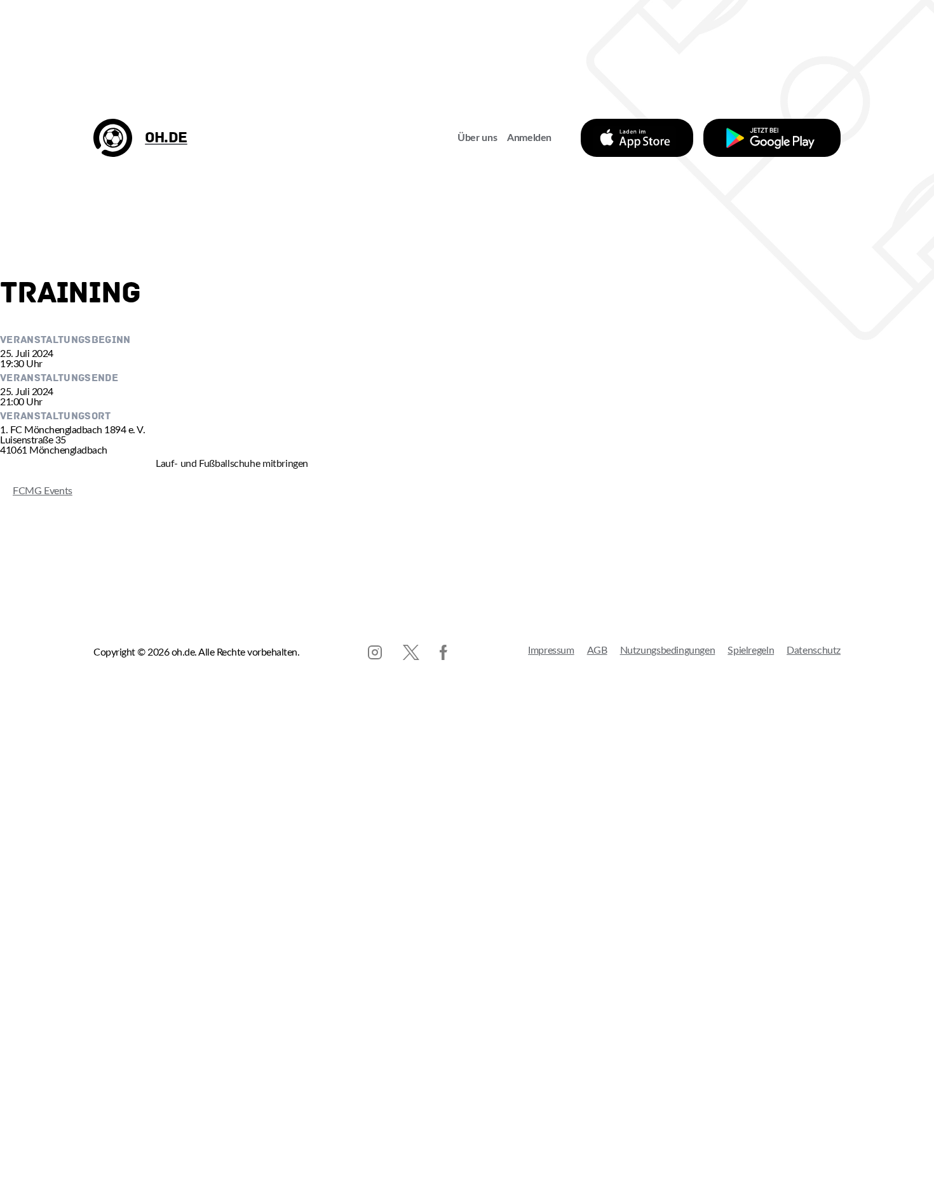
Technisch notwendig (22, 1036)
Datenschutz (814, 650)
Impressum (551, 650)
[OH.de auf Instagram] (374, 652)
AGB (597, 650)
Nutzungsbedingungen (667, 650)
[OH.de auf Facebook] (443, 652)
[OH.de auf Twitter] (411, 652)
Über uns (477, 138)
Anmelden (529, 138)
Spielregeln (751, 650)
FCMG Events (36, 491)
